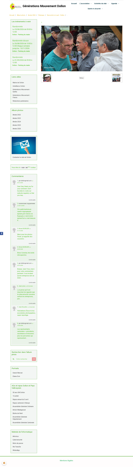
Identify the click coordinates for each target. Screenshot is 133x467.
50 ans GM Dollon (19, 392)
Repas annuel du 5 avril (20, 399)
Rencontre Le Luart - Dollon (55, 15)
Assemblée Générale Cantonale (23, 422)
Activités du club (100, 3)
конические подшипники (27, 203)
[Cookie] (4, 463)
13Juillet (16, 396)
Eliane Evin (16, 376)
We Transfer (17, 447)
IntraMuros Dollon (19, 86)
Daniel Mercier (18, 373)
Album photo (21, 15)
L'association (85, 3)
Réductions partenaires (20, 101)
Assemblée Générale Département (20, 418)
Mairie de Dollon (18, 83)
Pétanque (41, 15)
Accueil (74, 3)
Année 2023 (17, 118)
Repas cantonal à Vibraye (21, 403)
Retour (82, 78)
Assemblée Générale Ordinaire (23, 406)
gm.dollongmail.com (25, 181)
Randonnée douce (20, 40)
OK (34, 359)
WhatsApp (16, 450)
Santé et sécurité (94, 9)
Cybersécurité (17, 440)
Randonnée (17, 26)
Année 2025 (17, 125)
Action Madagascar (19, 410)
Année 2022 (17, 115)
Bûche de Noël (18, 413)
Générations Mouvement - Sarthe (21, 91)
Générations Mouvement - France (21, 96)
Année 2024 (32, 15)
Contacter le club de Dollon (22, 157)
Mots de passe (18, 443)
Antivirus (16, 436)
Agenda (114, 3)
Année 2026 (17, 129)
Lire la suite (32, 200)
